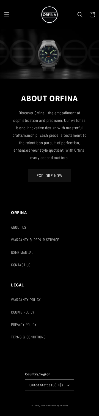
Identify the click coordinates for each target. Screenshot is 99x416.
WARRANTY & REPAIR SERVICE (35, 239)
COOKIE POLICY (23, 312)
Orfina (44, 405)
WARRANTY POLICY (26, 299)
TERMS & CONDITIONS (28, 337)
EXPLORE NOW (49, 175)
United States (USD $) (46, 385)
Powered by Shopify (58, 405)
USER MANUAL (22, 252)
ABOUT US (18, 227)
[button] (7, 15)
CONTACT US (21, 264)
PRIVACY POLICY (24, 324)
